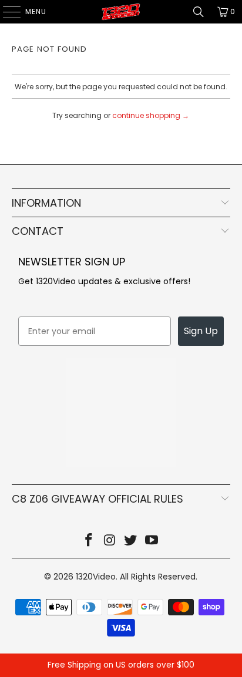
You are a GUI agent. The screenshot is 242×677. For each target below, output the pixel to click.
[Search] (198, 11)
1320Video (96, 576)
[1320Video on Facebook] (89, 541)
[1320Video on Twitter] (131, 541)
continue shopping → (150, 115)
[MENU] (6, 11)
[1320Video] (121, 11)
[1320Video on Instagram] (110, 541)
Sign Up (201, 331)
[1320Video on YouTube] (152, 541)
